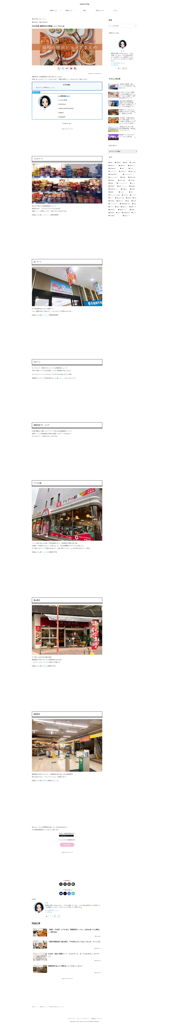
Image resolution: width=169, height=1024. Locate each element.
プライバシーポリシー (83, 1018)
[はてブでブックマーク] (67, 68)
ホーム (99, 1018)
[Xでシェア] (59, 68)
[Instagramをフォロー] (69, 893)
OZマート (62, 378)
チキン (37, 211)
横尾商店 (41, 87)
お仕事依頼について (53, 910)
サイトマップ (71, 1018)
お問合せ (49, 912)
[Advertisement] (67, 142)
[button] (75, 68)
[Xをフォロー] (65, 893)
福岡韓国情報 (44, 22)
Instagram (61, 116)
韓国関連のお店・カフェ (40, 19)
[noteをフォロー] (73, 893)
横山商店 (45, 666)
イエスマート (46, 215)
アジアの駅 (45, 552)
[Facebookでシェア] (63, 68)
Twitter (60, 112)
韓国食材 (36, 22)
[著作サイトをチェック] (61, 893)
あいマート (45, 315)
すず (46, 903)
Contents (65, 123)
